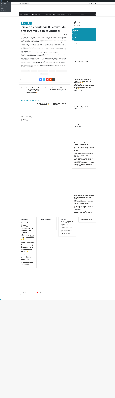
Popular (75, 43)
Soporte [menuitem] (2, 8)
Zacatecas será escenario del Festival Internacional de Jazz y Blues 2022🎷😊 (83, 81)
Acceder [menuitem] (4, 1)
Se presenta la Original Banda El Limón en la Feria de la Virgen (83, 158)
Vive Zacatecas (41, 292)
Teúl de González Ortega (81, 61)
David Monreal (43, 71)
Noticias (25, 20)
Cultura (34, 71)
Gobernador (70, 225)
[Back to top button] (0, 299)
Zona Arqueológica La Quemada (83, 107)
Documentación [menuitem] (4, 5)
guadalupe (68, 227)
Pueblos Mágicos (37, 14)
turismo (66, 232)
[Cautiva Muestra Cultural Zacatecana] (47, 227)
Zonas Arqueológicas (59, 14)
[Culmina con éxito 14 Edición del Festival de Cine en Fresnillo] (42, 227)
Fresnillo (65, 225)
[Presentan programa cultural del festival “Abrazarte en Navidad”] (47, 223)
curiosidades (63, 222)
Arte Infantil (26, 71)
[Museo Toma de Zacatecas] (81, 123)
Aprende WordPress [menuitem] (5, 6)
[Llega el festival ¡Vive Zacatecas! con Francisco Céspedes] (28, 115)
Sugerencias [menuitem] (3, 10)
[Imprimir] (53, 79)
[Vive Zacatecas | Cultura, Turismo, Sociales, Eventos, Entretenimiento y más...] (31, 8)
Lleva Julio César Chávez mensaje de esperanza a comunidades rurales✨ (43, 103)
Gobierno (62, 227)
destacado (69, 224)
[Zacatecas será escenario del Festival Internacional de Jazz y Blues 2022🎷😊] (81, 78)
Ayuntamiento (64, 221)
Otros (69, 14)
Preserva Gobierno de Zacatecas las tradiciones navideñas (59, 103)
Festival (52, 71)
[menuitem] (1, 1)
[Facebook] (40, 79)
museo (66, 229)
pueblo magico (68, 230)
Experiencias (47, 14)
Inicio (20, 14)
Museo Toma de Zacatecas (82, 125)
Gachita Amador (62, 71)
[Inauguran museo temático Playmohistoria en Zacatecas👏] (52, 223)
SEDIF (62, 232)
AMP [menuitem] (10, 1)
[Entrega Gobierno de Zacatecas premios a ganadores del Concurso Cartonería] (52, 227)
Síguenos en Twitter (86, 219)
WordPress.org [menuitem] (4, 3)
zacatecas (44, 73)
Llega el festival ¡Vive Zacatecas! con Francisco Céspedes (27, 118)
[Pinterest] (47, 79)
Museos (27, 14)
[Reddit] (50, 79)
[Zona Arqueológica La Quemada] (81, 105)
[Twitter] (44, 79)
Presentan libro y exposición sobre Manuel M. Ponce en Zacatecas (84, 163)
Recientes (76, 45)
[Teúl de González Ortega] (81, 60)
